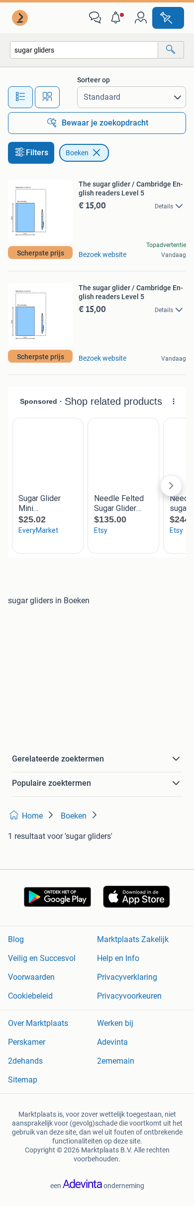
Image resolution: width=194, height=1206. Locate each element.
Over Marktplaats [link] (38, 1023)
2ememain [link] (115, 1061)
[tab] (20, 97)
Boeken (77, 153)
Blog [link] (16, 939)
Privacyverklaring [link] (127, 977)
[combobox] (84, 50)
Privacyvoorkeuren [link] (129, 996)
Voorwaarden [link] (31, 977)
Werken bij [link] (115, 1023)
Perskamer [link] (26, 1042)
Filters (37, 152)
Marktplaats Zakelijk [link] (133, 939)
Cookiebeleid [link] (30, 996)
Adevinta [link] (112, 1042)
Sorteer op (93, 80)
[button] (117, 18)
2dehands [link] (25, 1061)
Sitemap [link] (22, 1079)
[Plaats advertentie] (168, 18)
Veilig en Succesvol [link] (42, 958)
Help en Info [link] (118, 958)
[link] (21, 18)
